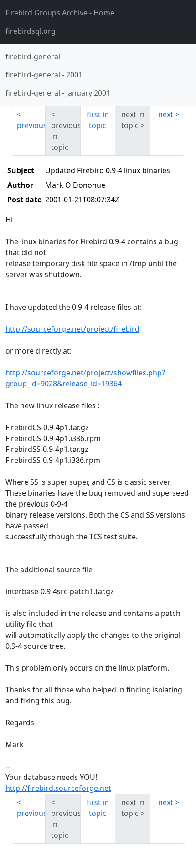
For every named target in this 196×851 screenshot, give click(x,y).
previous (31, 125)
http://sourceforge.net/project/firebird (72, 329)
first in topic (98, 119)
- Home (59, 13)
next (165, 114)
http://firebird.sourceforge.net (58, 788)
